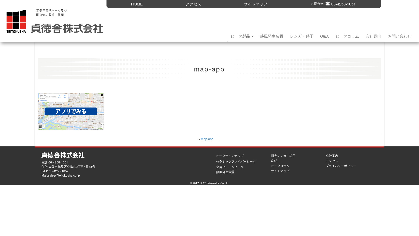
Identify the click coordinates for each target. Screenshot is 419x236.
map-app (207, 139)
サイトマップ (255, 4)
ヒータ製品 (240, 36)
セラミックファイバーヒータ (236, 161)
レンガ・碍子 (302, 36)
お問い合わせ (399, 36)
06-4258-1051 (343, 4)
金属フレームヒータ (230, 167)
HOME (137, 4)
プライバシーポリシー (341, 165)
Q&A (324, 36)
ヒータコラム (347, 36)
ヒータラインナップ (230, 155)
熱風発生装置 (271, 36)
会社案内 (373, 36)
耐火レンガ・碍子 (283, 155)
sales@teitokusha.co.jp (64, 175)
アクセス (193, 4)
